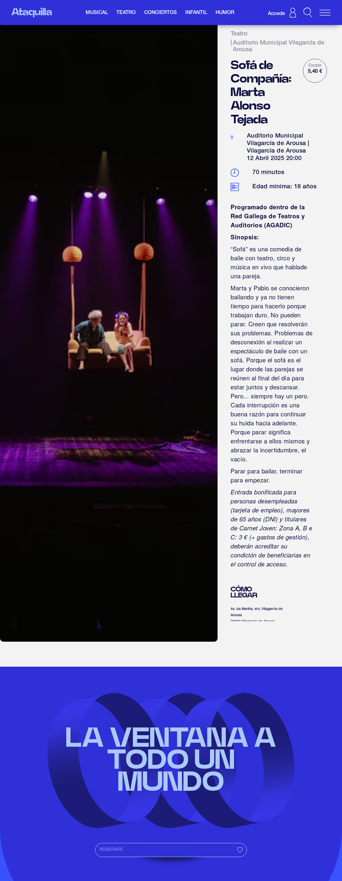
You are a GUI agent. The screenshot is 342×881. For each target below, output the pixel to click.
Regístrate (111, 850)
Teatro (239, 34)
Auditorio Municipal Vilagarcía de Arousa (278, 46)
